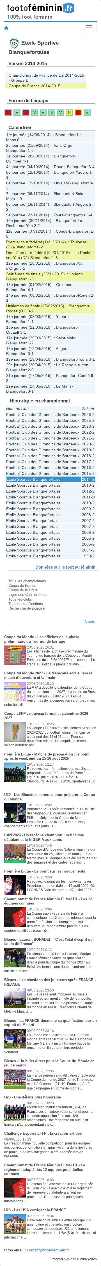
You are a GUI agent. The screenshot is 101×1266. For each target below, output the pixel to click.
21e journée (16, 375)
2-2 (37, 225)
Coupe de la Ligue (23, 590)
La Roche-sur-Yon (72, 365)
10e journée (16, 220)
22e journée (16, 386)
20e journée (16, 365)
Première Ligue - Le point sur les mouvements (44, 871)
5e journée (15, 172)
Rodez (12, 311)
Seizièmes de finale (23, 274)
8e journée (15, 204)
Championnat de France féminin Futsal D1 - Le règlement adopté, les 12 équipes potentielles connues (44, 1169)
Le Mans (64, 386)
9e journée (15, 215)
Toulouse (78, 242)
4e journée (15, 166)
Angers (81, 204)
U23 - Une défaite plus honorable (32, 1097)
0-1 (20, 140)
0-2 (40, 247)
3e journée (15, 156)
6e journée (15, 183)
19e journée (16, 359)
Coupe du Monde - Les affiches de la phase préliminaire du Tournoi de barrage (41, 639)
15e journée (16, 316)
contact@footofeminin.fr (48, 1250)
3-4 (92, 166)
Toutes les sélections (25, 604)
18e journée (16, 348)
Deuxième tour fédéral (26, 252)
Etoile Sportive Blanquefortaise (33, 479)
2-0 (31, 370)
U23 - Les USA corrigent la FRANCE (35, 1210)
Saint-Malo (65, 338)
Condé (62, 231)
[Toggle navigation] (89, 27)
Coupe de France (22, 585)
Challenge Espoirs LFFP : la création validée (43, 1133)
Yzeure (82, 172)
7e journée (15, 193)
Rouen (60, 166)
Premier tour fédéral (24, 242)
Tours (58, 215)
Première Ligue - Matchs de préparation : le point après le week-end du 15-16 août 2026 (46, 756)
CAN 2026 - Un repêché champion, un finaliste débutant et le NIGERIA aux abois (44, 837)
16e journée (16, 327)
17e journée (16, 338)
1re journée (16, 134)
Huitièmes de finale (23, 306)
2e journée (15, 145)
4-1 (26, 161)
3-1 (22, 268)
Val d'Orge (63, 145)
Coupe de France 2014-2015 (34, 86)
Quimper (14, 161)
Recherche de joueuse (26, 608)
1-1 (31, 321)
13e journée (16, 284)
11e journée (16, 231)
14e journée (16, 295)
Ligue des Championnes (27, 594)
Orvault (60, 183)
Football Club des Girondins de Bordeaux (42, 414)
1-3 (31, 150)
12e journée (16, 263)
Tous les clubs (20, 599)
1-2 (31, 343)
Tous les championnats (27, 581)
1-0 (19, 198)
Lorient (75, 274)
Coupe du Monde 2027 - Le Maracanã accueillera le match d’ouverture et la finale (48, 675)
